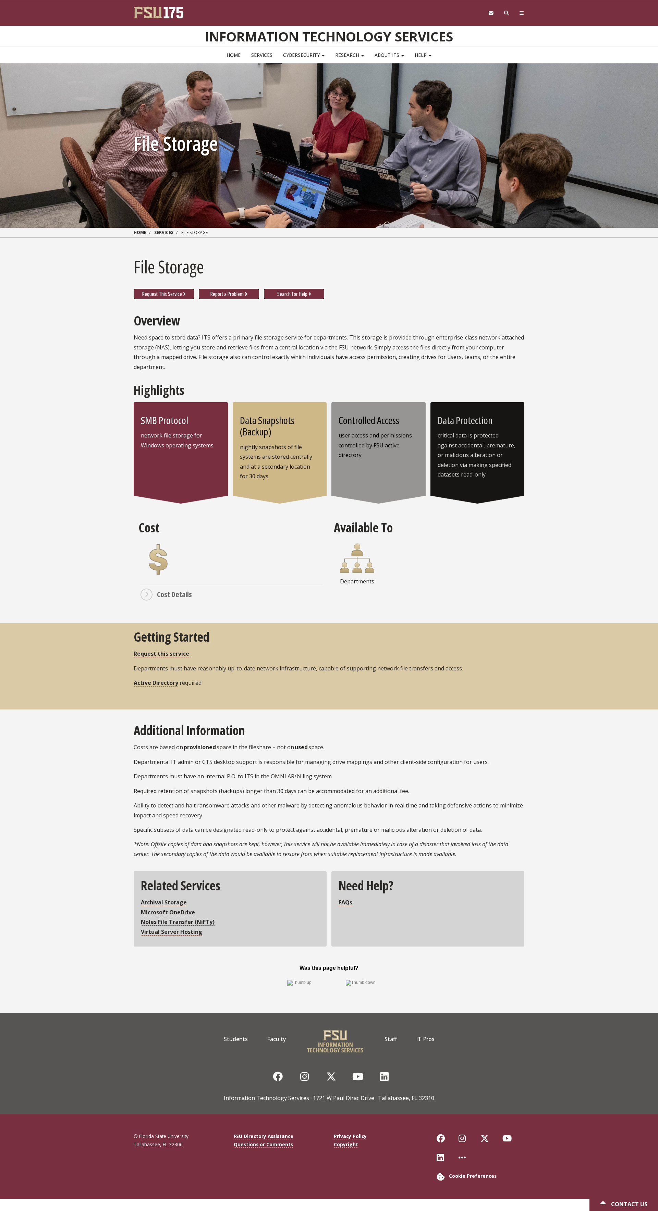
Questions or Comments (263, 1144)
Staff (391, 1039)
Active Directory (156, 683)
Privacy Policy (350, 1136)
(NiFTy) (178, 922)
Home (234, 55)
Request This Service (162, 294)
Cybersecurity (302, 55)
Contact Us (628, 1204)
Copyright (346, 1144)
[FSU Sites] (521, 13)
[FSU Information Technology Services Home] (335, 1039)
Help (421, 55)
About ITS (388, 55)
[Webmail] (491, 13)
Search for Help (292, 294)
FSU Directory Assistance (263, 1136)
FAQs (345, 902)
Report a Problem (227, 294)
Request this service (162, 653)
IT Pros (425, 1039)
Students (236, 1039)
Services (261, 55)
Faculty (276, 1039)
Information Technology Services (329, 36)
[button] (231, 594)
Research (348, 55)
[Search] (507, 13)
